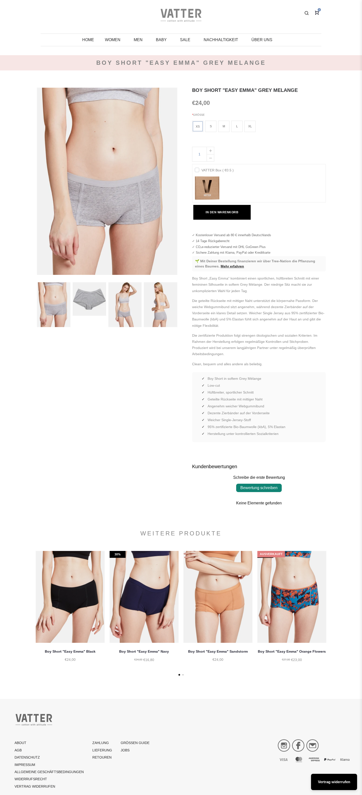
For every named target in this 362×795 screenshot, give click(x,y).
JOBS (125, 750)
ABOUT (20, 743)
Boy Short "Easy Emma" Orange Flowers (292, 651)
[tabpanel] (70, 611)
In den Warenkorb (222, 212)
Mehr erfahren (232, 266)
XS (198, 126)
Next (332, 612)
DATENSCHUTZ (27, 757)
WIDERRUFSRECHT (31, 779)
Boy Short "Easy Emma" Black (70, 651)
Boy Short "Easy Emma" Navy (144, 651)
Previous (29, 612)
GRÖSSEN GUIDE (135, 743)
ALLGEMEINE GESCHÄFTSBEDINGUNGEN (49, 772)
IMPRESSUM (25, 765)
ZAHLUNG (100, 743)
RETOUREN (102, 757)
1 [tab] (179, 675)
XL (250, 126)
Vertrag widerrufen (35, 786)
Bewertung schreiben (259, 488)
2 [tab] (183, 675)
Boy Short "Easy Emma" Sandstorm (218, 651)
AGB (18, 750)
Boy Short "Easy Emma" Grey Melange (245, 90)
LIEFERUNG (102, 750)
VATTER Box (217, 170)
